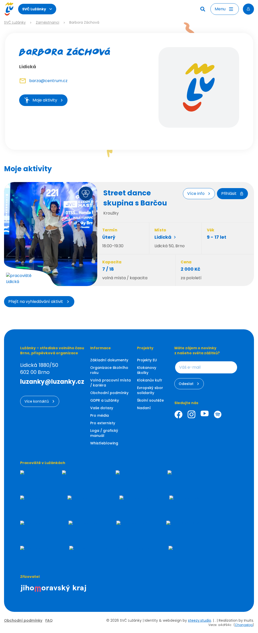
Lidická (162, 237)
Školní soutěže (150, 400)
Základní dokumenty (109, 360)
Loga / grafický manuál (104, 433)
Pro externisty (102, 423)
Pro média (99, 415)
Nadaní (144, 407)
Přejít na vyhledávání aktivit (35, 301)
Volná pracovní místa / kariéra (110, 383)
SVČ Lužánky (34, 9)
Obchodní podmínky (109, 392)
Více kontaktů (36, 401)
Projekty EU (147, 360)
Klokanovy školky (146, 370)
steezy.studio (199, 620)
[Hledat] (203, 9)
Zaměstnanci (47, 22)
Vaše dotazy (101, 407)
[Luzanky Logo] (9, 9)
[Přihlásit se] (248, 9)
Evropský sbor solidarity (150, 390)
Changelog (244, 625)
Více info (196, 193)
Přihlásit (229, 193)
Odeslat (186, 383)
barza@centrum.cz (48, 81)
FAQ (49, 620)
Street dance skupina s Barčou (135, 198)
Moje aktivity (45, 100)
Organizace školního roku (109, 370)
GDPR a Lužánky (104, 400)
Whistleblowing (104, 443)
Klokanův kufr (149, 380)
